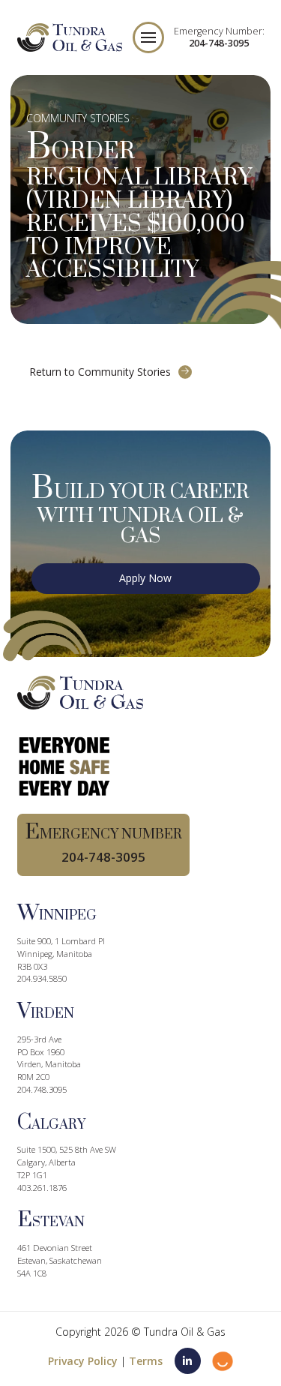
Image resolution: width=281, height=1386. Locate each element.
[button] (148, 37)
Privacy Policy (83, 1361)
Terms (146, 1361)
